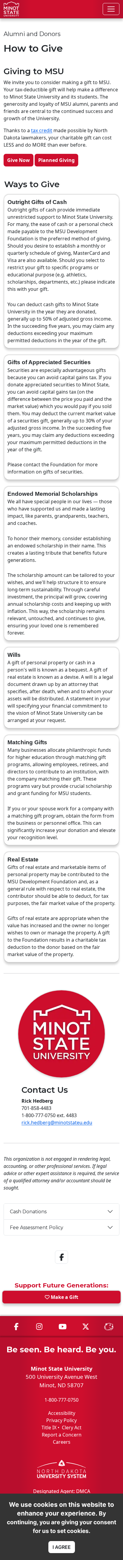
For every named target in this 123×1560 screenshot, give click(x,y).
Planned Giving (56, 160)
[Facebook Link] (61, 1265)
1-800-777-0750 (61, 1400)
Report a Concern (62, 1434)
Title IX (48, 1427)
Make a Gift (64, 1297)
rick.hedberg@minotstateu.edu (56, 1122)
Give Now (18, 160)
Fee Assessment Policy (36, 1227)
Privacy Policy (61, 1420)
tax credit (41, 130)
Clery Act (72, 1427)
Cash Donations (28, 1211)
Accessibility (61, 1413)
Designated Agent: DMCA (61, 1491)
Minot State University (61, 1368)
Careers (61, 1442)
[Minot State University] (11, 9)
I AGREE (62, 1547)
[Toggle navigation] (111, 9)
